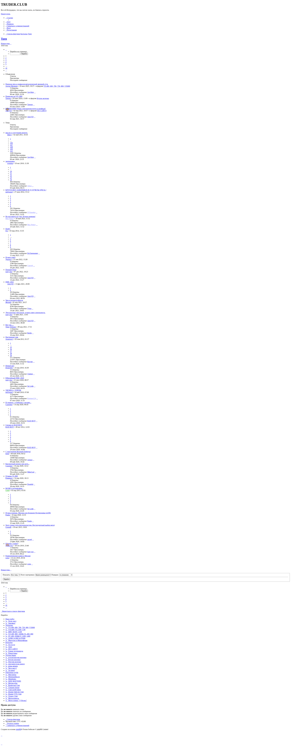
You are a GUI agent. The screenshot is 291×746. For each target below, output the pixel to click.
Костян (30, 362)
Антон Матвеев (11, 86)
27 (11, 351)
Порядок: (55, 575)
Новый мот (9, 366)
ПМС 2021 (9, 282)
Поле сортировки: (28, 575)
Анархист (9, 339)
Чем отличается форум (14, 300)
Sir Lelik (30, 386)
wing (7, 558)
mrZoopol (9, 192)
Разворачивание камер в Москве (18, 556)
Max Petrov (9, 219)
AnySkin (30, 92)
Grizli (7, 490)
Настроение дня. (11, 337)
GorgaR (8, 527)
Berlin (29, 333)
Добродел (9, 546)
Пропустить (5, 14)
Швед (9, 135)
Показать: (7, 575)
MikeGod (30, 472)
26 (11, 349)
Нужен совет (10, 257)
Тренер (8, 98)
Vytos (29, 308)
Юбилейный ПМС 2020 (14, 378)
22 (11, 176)
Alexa (29, 186)
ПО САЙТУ (42, 111)
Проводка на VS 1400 (13, 96)
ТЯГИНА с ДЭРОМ (13, 390)
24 (11, 180)
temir (7, 454)
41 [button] (6, 68)
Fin (6, 231)
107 (11, 145)
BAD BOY (31, 421)
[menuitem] (7, 22)
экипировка (10, 161)
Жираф (8, 302)
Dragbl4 (30, 484)
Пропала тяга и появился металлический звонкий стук (26, 84)
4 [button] (5, 62)
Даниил (8, 259)
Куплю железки (43, 98)
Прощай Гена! (10, 270)
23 (11, 178)
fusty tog (30, 552)
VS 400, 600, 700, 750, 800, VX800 (57, 86)
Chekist (30, 374)
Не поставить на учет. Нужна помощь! (20, 216)
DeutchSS (9, 368)
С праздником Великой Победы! (18, 452)
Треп (4, 38)
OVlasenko (31, 212)
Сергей (30, 266)
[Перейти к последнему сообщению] (35, 92)
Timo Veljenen (10, 327)
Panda (7, 515)
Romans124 (31, 398)
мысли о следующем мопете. (16, 133)
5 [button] (5, 64)
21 (11, 174)
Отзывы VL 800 (11, 476)
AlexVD (8, 111)
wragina (10, 163)
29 (11, 355)
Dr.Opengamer (32, 253)
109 (11, 149)
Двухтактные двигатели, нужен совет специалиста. (25, 313)
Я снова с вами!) (11, 544)
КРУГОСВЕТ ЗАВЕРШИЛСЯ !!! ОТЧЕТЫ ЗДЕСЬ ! (25, 190)
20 (11, 172)
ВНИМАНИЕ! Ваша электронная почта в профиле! (25, 109)
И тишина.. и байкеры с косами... (18, 402)
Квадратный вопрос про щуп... (17, 464)
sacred (29, 539)
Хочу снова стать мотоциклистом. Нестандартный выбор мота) (30, 525)
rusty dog (8, 272)
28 (11, 353)
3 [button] (5, 60)
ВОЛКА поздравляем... (14, 488)
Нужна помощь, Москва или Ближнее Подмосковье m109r (28, 513)
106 (11, 143)
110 (11, 151)
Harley (7, 229)
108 (11, 147)
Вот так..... (9, 325)
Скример (8, 405)
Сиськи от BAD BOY (13, 425)
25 (11, 347)
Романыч (9, 478)
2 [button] (5, 58)
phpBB (18, 729)
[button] (6, 49)
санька (29, 460)
